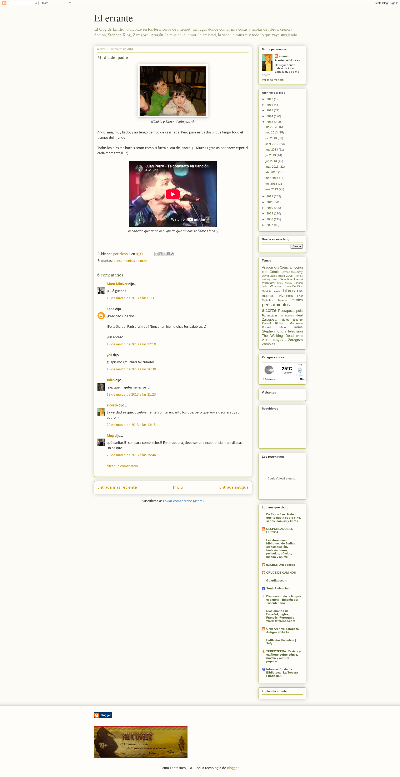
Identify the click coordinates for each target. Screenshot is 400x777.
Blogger (233, 768)
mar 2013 (272, 177)
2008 (270, 219)
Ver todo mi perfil (273, 79)
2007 (270, 225)
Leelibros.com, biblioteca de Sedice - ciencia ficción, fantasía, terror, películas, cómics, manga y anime (281, 548)
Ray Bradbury (286, 315)
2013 (270, 121)
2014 (270, 116)
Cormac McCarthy (292, 272)
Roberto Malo (274, 327)
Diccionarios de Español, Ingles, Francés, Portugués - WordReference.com (281, 616)
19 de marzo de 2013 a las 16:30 (131, 369)
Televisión (295, 331)
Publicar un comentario (120, 466)
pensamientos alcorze (130, 261)
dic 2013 (271, 126)
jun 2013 (271, 161)
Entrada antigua (234, 487)
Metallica (268, 300)
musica (297, 300)
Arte (276, 267)
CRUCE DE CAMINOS (281, 572)
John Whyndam (272, 286)
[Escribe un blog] (160, 254)
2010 (270, 207)
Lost (300, 296)
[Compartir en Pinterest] (172, 254)
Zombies (268, 344)
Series (298, 327)
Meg (110, 436)
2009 (270, 213)
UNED (299, 336)
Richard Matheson (289, 323)
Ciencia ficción (291, 267)
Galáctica (286, 279)
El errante (113, 17)
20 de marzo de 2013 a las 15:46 (131, 455)
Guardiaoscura (276, 580)
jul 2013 (271, 155)
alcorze (112, 405)
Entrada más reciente (117, 487)
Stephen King (272, 331)
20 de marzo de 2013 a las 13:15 (131, 425)
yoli (109, 355)
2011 (270, 202)
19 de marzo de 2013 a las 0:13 (130, 298)
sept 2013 (272, 144)
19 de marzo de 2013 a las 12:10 (131, 344)
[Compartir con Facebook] (168, 254)
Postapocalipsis (290, 311)
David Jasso (269, 275)
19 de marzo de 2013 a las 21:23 (131, 395)
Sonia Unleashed (278, 588)
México (282, 300)
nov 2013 (272, 132)
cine (265, 272)
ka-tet (277, 291)
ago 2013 (272, 149)
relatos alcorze (291, 319)
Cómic (275, 272)
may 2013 (272, 166)
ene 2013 (272, 189)
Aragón (267, 267)
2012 (270, 196)
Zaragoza (295, 340)
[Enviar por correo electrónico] (156, 254)
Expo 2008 (285, 275)
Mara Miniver (117, 284)
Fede (110, 309)
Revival (266, 323)
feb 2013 (271, 183)
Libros (289, 290)
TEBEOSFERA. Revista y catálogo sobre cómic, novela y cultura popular (283, 656)
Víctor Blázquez (273, 340)
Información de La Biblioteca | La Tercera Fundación (282, 672)
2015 (270, 110)
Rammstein (269, 315)
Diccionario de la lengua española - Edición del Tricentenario (283, 600)
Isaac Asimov (284, 283)
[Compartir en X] (164, 254)
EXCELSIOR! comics (280, 564)
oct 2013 (271, 138)
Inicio (178, 487)
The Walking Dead (278, 336)
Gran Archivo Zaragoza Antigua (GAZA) (282, 630)
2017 (270, 99)
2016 (270, 104)
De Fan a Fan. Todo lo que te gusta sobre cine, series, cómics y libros (283, 518)
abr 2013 (271, 172)
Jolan (111, 380)
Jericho (298, 282)
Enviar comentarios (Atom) (183, 501)
